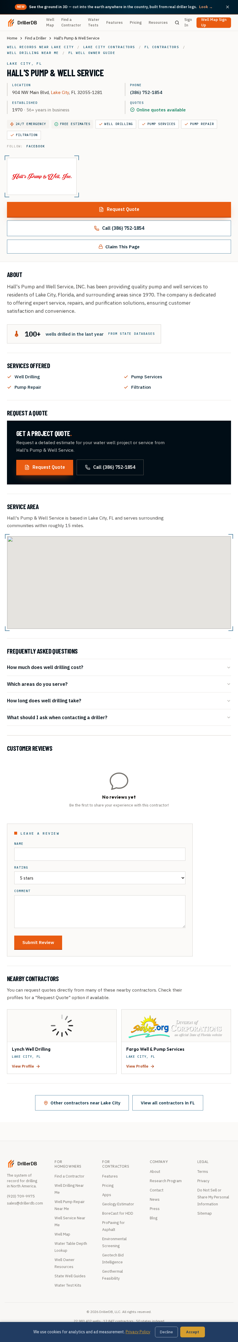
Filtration (27, 135)
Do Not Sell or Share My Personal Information (213, 1197)
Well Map (50, 22)
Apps (106, 1194)
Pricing (136, 22)
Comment (22, 891)
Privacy (203, 1180)
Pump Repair (202, 124)
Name (19, 844)
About (155, 1171)
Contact (156, 1190)
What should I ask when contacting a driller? (57, 717)
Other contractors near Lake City (85, 1103)
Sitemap (204, 1213)
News (155, 1199)
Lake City (60, 92)
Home (12, 38)
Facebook (35, 146)
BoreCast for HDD (117, 1213)
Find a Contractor (71, 22)
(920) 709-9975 (21, 1196)
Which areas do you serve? (37, 684)
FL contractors (162, 47)
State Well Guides (70, 1276)
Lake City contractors (109, 47)
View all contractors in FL (168, 1103)
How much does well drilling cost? (45, 667)
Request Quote (123, 209)
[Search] (177, 22)
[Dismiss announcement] (227, 7)
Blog (153, 1218)
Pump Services (161, 124)
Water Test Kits (68, 1285)
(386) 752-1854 (146, 92)
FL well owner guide (92, 53)
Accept (192, 1332)
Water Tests (93, 22)
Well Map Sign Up (213, 22)
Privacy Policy (138, 1331)
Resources (158, 22)
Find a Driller (35, 38)
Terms (202, 1171)
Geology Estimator (118, 1204)
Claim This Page (122, 246)
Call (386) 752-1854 (123, 228)
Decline (166, 1332)
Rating (21, 867)
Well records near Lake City (40, 47)
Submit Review (38, 942)
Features (114, 22)
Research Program (166, 1180)
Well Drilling (118, 124)
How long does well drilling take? (44, 700)
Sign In (188, 22)
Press (155, 1208)
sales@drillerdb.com (25, 1203)
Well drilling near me (33, 53)
